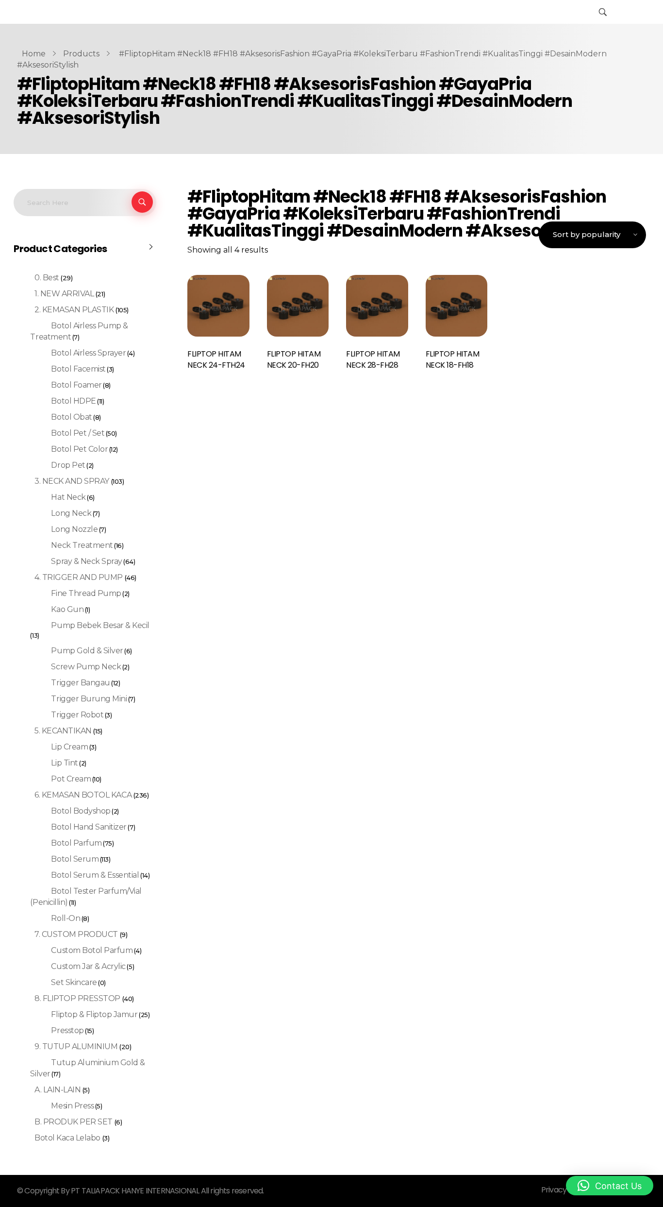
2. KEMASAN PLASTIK (74, 309)
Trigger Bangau (80, 682)
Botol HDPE (73, 401)
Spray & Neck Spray (86, 561)
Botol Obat (71, 417)
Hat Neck (68, 497)
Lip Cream (69, 746)
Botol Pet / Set (77, 433)
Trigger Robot (77, 714)
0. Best (46, 277)
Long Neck (71, 513)
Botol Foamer (76, 385)
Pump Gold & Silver (87, 650)
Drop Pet (68, 465)
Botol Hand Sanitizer (88, 827)
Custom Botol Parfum (92, 950)
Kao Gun (67, 609)
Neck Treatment (82, 545)
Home (34, 53)
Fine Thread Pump (86, 593)
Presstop (67, 1030)
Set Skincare (74, 982)
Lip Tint (64, 762)
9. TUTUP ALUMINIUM (75, 1046)
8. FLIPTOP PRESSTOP (77, 998)
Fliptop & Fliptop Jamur (94, 1014)
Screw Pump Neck (86, 666)
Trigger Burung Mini (89, 698)
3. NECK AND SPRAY (71, 481)
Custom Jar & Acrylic (88, 966)
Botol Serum (75, 859)
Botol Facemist (78, 369)
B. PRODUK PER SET (73, 1121)
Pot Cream (71, 778)
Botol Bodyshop (80, 811)
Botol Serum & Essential (95, 875)
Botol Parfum (76, 843)
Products (81, 53)
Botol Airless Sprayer (88, 352)
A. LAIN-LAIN (57, 1089)
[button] (609, 1185)
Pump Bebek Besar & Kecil (100, 625)
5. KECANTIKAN (63, 730)
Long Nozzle (74, 529)
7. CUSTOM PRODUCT (76, 934)
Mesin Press (72, 1105)
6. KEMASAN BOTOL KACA (83, 794)
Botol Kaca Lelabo (67, 1137)
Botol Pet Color (79, 449)
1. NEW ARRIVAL (64, 293)
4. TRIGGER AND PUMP (78, 577)
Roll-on (65, 918)
